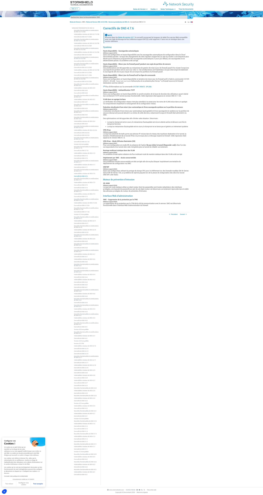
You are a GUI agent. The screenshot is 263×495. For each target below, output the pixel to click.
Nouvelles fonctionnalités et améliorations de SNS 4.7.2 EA (86, 199)
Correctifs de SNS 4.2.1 (81, 416)
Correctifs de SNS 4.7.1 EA (81, 212)
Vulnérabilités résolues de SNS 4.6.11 (85, 221)
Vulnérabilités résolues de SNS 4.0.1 (84, 472)
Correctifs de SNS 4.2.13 (81, 351)
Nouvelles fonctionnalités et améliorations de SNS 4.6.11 (86, 217)
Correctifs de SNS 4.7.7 (81, 167)
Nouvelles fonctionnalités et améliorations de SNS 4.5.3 (86, 305)
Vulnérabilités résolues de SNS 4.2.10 (85, 365)
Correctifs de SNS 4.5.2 (81, 320)
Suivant (182, 214)
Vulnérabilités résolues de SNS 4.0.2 (84, 464)
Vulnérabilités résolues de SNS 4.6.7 (84, 254)
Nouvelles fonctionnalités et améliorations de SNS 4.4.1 (86, 332)
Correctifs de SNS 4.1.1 (81, 449)
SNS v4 (74, 9)
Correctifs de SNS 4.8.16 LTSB (83, 45)
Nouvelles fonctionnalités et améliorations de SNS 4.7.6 (86, 170)
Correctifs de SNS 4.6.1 (81, 287)
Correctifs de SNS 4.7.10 (81, 150)
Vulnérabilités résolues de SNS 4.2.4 (84, 398)
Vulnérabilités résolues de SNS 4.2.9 (84, 370)
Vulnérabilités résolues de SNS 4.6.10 (85, 230)
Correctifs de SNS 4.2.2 (81, 408)
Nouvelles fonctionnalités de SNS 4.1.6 (85, 421)
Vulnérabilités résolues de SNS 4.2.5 (84, 390)
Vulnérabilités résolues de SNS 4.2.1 (84, 413)
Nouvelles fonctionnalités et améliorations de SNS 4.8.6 (86, 105)
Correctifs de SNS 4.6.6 (81, 261)
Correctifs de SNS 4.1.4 (81, 431)
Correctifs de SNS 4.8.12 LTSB (83, 72)
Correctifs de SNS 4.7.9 (81, 155)
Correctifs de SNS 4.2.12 (81, 353)
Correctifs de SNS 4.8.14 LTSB (83, 61)
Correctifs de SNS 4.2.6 (81, 385)
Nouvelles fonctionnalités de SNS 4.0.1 (85, 469)
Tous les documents (186, 9)
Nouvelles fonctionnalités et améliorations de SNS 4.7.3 (86, 190)
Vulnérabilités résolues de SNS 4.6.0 (84, 293)
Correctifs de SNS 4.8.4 (81, 123)
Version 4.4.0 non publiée (81, 341)
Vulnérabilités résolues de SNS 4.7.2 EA (85, 203)
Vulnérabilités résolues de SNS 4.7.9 (84, 153)
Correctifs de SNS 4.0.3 (81, 459)
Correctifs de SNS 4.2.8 (81, 378)
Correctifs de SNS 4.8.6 (81, 108)
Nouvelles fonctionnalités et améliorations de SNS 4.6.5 (86, 265)
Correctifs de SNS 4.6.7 (81, 256)
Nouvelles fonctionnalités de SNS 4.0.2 (85, 462)
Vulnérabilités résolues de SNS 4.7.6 (84, 173)
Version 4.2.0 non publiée (81, 418)
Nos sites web (151, 490)
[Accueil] (185, 22)
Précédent (174, 214)
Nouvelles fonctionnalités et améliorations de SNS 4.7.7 (86, 161)
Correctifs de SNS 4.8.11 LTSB (83, 75)
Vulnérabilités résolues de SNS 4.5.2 (84, 318)
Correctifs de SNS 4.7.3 (81, 196)
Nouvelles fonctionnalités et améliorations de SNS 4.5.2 (86, 314)
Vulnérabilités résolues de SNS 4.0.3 (84, 457)
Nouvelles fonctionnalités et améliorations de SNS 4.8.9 (86, 84)
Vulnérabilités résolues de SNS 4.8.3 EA (85, 130)
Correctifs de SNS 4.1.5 (81, 429)
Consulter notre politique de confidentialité (16, 476)
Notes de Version (139, 9)
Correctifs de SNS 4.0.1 (81, 474)
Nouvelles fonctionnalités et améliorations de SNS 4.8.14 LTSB (86, 57)
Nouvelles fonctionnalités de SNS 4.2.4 (85, 395)
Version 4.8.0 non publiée (81, 144)
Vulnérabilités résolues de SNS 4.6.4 (84, 274)
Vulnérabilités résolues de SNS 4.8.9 (84, 88)
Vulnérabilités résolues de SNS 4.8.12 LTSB (86, 70)
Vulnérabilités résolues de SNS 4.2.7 (84, 380)
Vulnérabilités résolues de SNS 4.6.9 (84, 238)
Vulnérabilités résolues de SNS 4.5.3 (84, 309)
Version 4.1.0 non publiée (81, 451)
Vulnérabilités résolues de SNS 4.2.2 (84, 406)
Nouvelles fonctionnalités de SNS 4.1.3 (85, 434)
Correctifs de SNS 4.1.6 (81, 426)
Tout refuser (9, 484)
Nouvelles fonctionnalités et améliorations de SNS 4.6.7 (86, 250)
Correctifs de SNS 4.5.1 (81, 327)
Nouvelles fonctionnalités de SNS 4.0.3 (85, 454)
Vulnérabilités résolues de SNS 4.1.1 (84, 446)
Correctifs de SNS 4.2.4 (81, 401)
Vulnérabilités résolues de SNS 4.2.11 (85, 360)
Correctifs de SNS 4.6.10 (81, 232)
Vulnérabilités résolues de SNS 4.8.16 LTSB (86, 43)
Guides (153, 9)
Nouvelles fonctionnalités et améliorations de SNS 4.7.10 (86, 147)
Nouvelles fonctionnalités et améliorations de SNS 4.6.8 (86, 244)
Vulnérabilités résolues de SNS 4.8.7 (84, 99)
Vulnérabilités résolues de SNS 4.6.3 (84, 279)
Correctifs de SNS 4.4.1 (81, 338)
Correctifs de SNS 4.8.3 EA (81, 132)
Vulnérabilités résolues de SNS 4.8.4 (84, 121)
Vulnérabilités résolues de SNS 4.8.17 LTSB (86, 34)
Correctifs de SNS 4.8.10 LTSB (83, 81)
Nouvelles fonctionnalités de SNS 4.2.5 (85, 388)
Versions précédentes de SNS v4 (118, 22)
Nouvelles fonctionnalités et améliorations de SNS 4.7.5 (86, 179)
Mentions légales (142, 492)
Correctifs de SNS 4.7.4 (81, 187)
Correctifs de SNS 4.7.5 (81, 185)
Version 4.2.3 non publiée (81, 403)
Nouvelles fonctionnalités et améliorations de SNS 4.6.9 (86, 235)
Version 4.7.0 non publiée (81, 214)
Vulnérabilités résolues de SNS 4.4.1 (84, 336)
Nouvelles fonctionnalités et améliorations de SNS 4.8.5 (86, 111)
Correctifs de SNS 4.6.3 (81, 282)
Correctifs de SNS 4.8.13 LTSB (83, 67)
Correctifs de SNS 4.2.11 (81, 362)
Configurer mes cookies (24, 483)
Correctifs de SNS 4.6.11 (81, 223)
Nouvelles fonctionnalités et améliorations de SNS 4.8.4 (86, 118)
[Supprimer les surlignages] (188, 22)
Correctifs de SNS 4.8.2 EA (81, 135)
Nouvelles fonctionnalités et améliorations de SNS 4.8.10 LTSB (86, 78)
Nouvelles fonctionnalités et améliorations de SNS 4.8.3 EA (86, 126)
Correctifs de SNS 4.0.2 (81, 467)
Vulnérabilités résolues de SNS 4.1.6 (84, 423)
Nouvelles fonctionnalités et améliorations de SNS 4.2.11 (86, 356)
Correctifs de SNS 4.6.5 (81, 268)
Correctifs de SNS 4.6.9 (81, 241)
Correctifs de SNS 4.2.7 (81, 383)
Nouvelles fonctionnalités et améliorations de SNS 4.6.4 (86, 271)
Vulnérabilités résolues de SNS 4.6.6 (84, 259)
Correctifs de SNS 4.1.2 (81, 441)
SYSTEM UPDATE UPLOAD (142, 87)
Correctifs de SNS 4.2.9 (81, 373)
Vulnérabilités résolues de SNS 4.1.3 (84, 436)
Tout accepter (38, 484)
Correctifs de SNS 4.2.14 (81, 348)
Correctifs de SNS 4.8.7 (81, 102)
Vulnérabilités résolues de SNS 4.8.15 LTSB (86, 52)
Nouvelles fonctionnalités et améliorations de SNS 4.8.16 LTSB (86, 40)
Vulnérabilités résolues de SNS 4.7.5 (84, 182)
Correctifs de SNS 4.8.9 (81, 90)
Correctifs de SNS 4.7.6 (81, 176)
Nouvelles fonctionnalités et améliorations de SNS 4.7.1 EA (86, 208)
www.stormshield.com (116, 490)
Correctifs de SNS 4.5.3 (81, 311)
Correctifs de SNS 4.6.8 (81, 247)
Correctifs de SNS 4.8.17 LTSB (83, 37)
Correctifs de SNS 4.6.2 (81, 284)
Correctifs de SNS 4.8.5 (81, 115)
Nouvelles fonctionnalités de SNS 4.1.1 (85, 444)
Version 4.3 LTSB (79, 343)
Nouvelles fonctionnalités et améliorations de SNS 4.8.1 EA (86, 138)
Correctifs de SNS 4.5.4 (81, 302)
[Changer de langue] (191, 22)
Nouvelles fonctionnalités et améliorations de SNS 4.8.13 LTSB (86, 64)
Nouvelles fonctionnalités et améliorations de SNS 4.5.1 (86, 323)
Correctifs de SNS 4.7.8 (81, 158)
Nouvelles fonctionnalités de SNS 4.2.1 (85, 411)
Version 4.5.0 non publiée (81, 329)
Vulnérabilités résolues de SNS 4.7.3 (84, 194)
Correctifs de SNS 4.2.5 (81, 393)
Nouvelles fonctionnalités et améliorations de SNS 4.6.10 (86, 226)
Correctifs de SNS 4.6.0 (81, 296)
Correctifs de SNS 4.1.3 (81, 439)
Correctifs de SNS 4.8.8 (81, 93)
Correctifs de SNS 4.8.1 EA (81, 141)
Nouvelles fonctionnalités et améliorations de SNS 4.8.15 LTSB (86, 49)
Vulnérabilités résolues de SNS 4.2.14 (85, 346)
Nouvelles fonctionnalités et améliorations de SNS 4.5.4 (86, 299)
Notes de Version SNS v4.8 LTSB (96, 22)
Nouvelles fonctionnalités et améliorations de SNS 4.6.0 (86, 290)
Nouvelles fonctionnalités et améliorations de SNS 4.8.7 (86, 96)
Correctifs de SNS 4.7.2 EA (81, 205)
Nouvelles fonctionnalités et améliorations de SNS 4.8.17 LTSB (86, 31)
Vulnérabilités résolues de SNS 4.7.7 (84, 164)
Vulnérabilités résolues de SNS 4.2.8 (84, 375)
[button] (190, 17)
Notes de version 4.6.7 (126, 37)
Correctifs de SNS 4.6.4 (81, 277)
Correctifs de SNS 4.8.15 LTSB (83, 55)
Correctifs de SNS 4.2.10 (81, 367)
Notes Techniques (167, 9)
